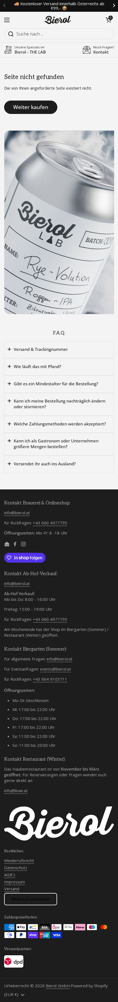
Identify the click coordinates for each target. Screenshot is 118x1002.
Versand (11, 888)
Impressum (14, 882)
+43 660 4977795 (50, 522)
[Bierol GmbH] (57, 20)
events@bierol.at (55, 669)
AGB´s (9, 874)
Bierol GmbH (58, 985)
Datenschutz (15, 867)
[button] (108, 19)
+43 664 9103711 (50, 679)
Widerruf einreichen (30, 899)
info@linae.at (16, 790)
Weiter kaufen (30, 107)
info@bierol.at (17, 512)
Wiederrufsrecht (19, 860)
